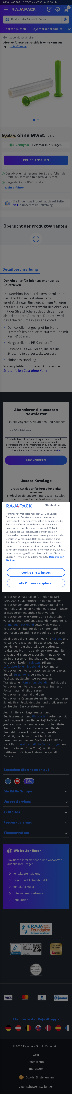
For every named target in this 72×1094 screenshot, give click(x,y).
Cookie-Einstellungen (36, 572)
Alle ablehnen (53, 505)
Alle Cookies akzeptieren (36, 583)
